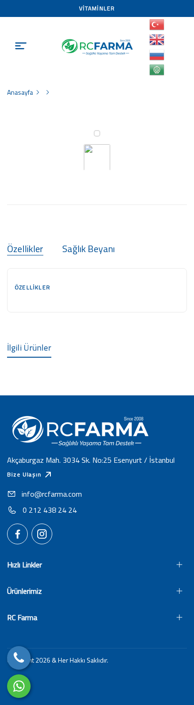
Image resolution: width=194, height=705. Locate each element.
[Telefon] (19, 658)
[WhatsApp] (19, 686)
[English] (157, 39)
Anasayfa (20, 92)
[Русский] (157, 54)
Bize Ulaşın (24, 474)
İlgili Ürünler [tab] (29, 347)
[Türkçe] (157, 24)
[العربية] (157, 69)
